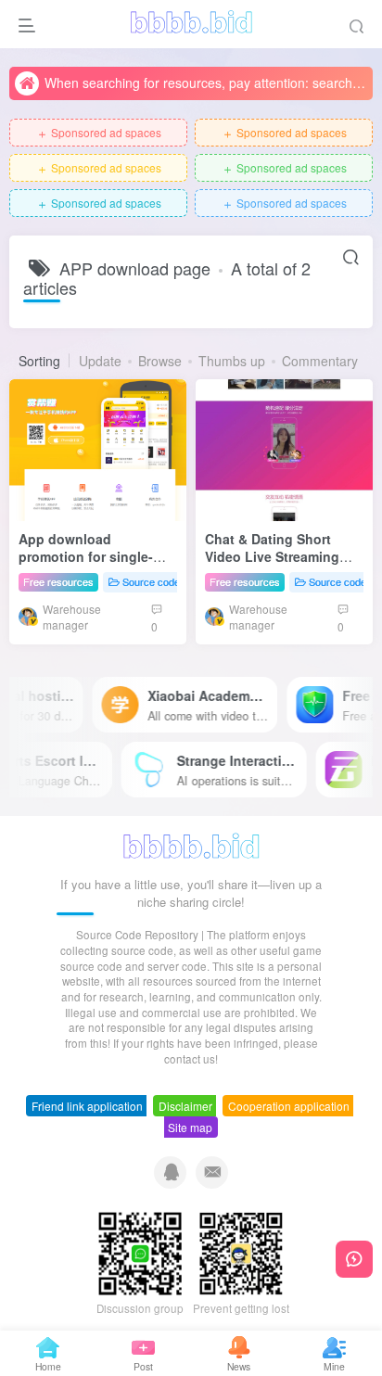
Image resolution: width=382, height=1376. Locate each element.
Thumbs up (231, 360)
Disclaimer (185, 1106)
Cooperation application (289, 1106)
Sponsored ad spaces (98, 133)
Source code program (171, 581)
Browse (160, 360)
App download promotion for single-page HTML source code (96, 556)
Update (100, 360)
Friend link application (87, 1106)
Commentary (320, 360)
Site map (190, 1127)
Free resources (58, 581)
